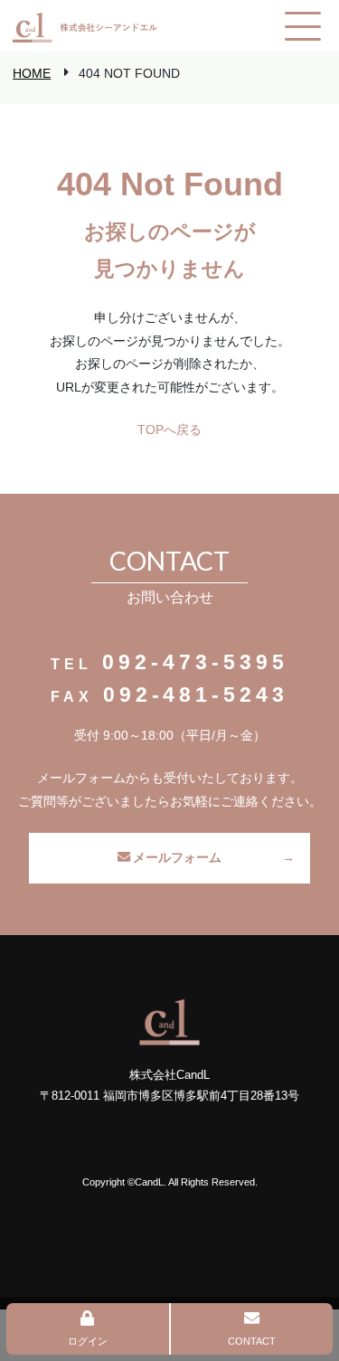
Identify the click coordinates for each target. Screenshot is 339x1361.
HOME (32, 73)
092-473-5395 (195, 662)
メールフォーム (177, 857)
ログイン (88, 1341)
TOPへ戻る (169, 429)
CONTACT (252, 1341)
